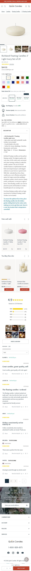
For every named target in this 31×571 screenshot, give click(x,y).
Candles (8, 11)
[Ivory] (13, 78)
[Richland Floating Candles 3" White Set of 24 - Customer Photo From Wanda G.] (22, 335)
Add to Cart (21, 568)
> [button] (24, 481)
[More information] (5, 126)
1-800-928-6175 (16, 547)
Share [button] (6, 374)
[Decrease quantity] (4, 568)
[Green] (27, 78)
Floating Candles (16, 11)
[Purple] (27, 82)
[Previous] (25, 219)
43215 (19, 122)
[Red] (4, 87)
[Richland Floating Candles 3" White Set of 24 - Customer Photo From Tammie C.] (15, 328)
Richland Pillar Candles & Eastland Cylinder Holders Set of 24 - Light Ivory (23, 283)
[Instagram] (13, 553)
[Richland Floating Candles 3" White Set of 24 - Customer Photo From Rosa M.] (8, 328)
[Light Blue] (8, 82)
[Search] (5, 6)
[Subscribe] (27, 505)
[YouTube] (23, 553)
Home (3, 11)
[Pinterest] (18, 553)
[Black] (18, 78)
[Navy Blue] (13, 82)
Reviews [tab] (4, 346)
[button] (3, 49)
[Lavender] (4, 82)
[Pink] (23, 82)
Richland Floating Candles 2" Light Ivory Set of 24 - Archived (6, 283)
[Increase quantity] (10, 568)
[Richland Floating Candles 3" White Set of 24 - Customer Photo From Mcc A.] (8, 335)
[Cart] (29, 6)
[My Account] (26, 6)
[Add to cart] (12, 249)
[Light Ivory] (8, 78)
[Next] (28, 219)
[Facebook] (8, 553)
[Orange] (18, 82)
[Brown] (23, 78)
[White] (4, 78)
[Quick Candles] (15, 6)
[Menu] (2, 6)
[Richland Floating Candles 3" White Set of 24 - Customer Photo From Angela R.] (15, 335)
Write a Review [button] (15, 341)
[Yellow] (8, 87)
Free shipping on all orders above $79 (15, 1)
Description (7, 130)
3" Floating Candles (26, 11)
